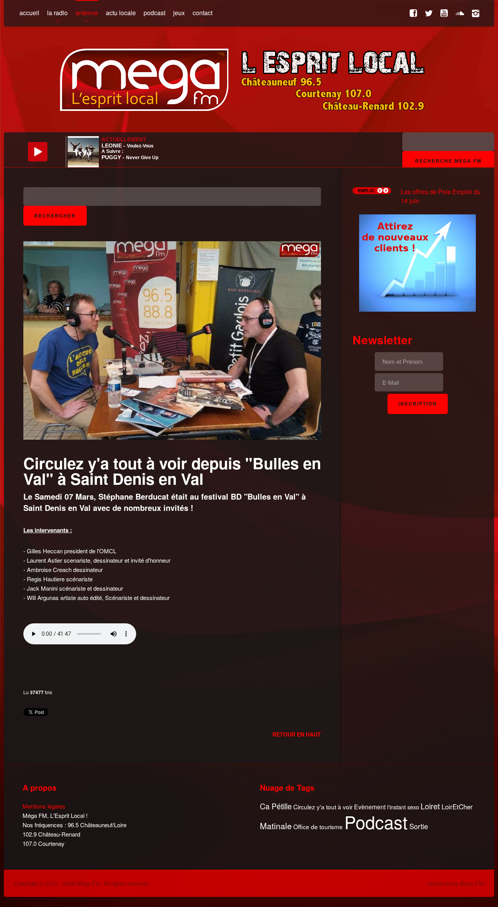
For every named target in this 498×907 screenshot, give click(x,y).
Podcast (376, 821)
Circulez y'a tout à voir (322, 807)
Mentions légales (44, 806)
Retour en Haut (296, 734)
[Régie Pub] (417, 262)
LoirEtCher (457, 807)
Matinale (276, 826)
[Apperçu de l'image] (172, 339)
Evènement (370, 807)
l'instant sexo (403, 806)
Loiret (430, 806)
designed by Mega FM (456, 883)
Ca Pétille (276, 806)
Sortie (418, 826)
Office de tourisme (318, 826)
